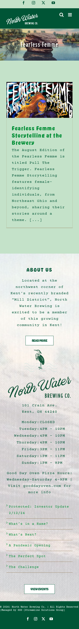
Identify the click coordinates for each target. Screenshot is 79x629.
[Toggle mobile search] (61, 14)
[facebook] (28, 619)
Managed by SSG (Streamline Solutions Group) (33, 610)
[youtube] (51, 619)
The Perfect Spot (27, 556)
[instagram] (35, 619)
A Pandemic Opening (30, 545)
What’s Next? (23, 535)
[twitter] (43, 619)
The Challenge (24, 567)
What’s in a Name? (28, 524)
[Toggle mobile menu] (70, 14)
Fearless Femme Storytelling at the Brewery (37, 135)
